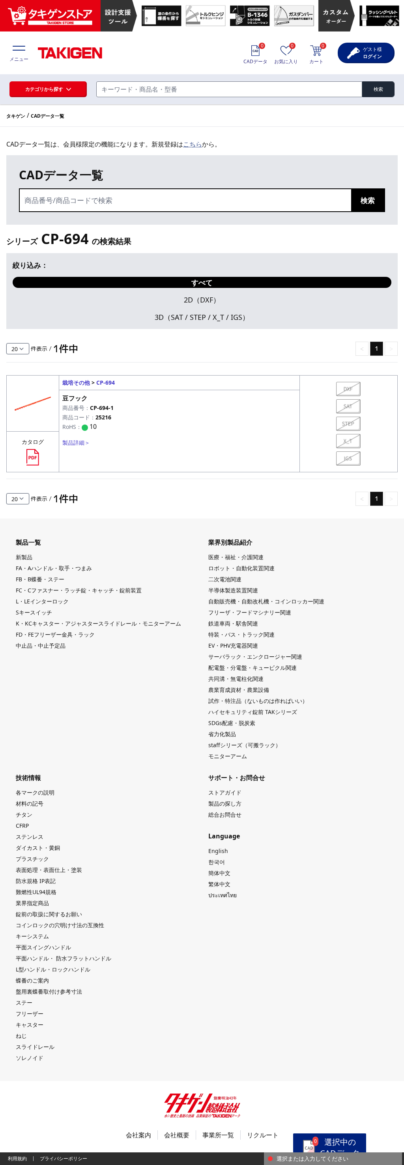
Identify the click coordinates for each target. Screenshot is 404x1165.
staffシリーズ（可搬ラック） (244, 745)
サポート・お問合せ (236, 777)
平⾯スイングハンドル (43, 947)
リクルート (263, 1135)
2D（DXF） (202, 299)
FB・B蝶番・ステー (40, 579)
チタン (24, 814)
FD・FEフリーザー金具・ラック (55, 634)
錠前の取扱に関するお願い (49, 914)
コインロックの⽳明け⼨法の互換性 (60, 925)
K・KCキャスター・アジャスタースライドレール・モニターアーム (98, 623)
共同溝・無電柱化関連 (236, 678)
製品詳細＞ (76, 442)
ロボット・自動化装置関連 (241, 568)
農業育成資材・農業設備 (238, 689)
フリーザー (29, 1013)
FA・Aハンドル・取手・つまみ (54, 568)
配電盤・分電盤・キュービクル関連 (252, 667)
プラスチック (32, 858)
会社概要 (176, 1135)
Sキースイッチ (34, 612)
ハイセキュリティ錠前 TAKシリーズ (252, 712)
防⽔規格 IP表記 (36, 881)
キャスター (29, 1024)
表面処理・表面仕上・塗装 (49, 870)
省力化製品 (222, 734)
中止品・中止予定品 (40, 645)
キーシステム (32, 936)
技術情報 (28, 777)
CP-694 (105, 382)
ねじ (21, 1035)
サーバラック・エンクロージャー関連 (255, 656)
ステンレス (29, 836)
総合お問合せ (224, 814)
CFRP (22, 825)
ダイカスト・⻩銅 (38, 847)
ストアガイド (224, 792)
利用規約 (17, 1158)
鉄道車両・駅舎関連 (233, 623)
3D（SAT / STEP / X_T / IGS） (202, 317)
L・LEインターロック (42, 601)
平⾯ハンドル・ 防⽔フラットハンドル (63, 958)
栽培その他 (76, 382)
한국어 (216, 862)
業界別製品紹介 (230, 542)
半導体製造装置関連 (233, 590)
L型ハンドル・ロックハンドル (53, 969)
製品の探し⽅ (224, 803)
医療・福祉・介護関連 (236, 557)
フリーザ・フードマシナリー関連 (249, 612)
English (218, 851)
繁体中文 (219, 884)
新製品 (24, 557)
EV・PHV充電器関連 (233, 645)
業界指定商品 (32, 903)
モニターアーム (227, 756)
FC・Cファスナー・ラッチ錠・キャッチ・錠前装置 (79, 590)
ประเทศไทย (222, 895)
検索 (378, 89)
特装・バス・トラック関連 (241, 634)
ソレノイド (29, 1058)
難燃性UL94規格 (36, 892)
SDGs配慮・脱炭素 (231, 723)
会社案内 (138, 1135)
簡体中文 (219, 873)
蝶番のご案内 (32, 980)
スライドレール (35, 1046)
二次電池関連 (224, 579)
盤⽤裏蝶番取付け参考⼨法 (49, 991)
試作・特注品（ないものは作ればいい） (258, 701)
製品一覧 (28, 542)
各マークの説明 (35, 792)
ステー (24, 1002)
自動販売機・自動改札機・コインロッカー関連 (266, 601)
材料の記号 (29, 803)
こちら (192, 144)
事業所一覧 (218, 1135)
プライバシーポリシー (63, 1158)
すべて (202, 282)
